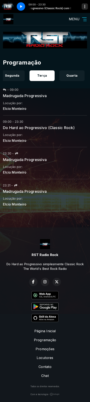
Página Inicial (45, 331)
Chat (45, 376)
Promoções (45, 349)
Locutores (45, 358)
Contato (45, 367)
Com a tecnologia (39, 394)
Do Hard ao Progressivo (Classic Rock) (39, 127)
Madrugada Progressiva (25, 95)
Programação (45, 340)
